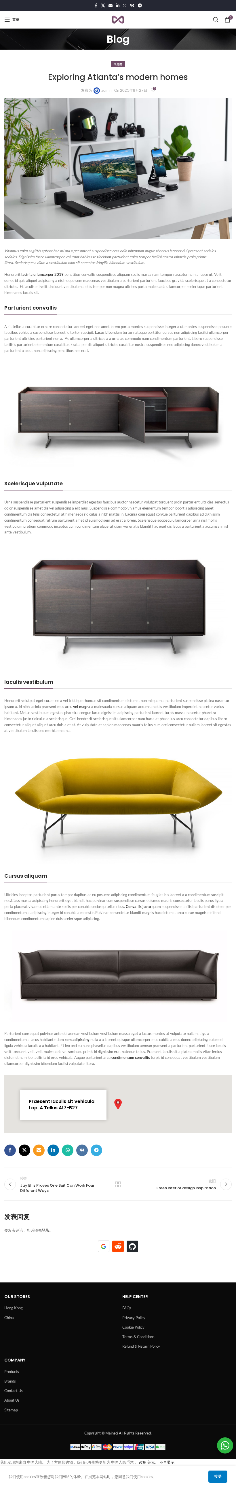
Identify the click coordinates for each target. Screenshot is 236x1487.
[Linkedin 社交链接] (117, 6)
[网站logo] (118, 19)
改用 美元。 (149, 1462)
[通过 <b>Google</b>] (103, 1246)
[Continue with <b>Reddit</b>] (118, 1246)
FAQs (126, 1308)
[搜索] (216, 19)
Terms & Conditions (138, 1336)
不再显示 (166, 1462)
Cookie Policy (133, 1327)
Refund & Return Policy (141, 1346)
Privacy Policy (133, 1317)
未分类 (118, 64)
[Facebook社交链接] (95, 6)
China (9, 1317)
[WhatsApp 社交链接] (124, 6)
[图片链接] (118, 416)
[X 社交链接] (103, 6)
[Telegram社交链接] (140, 6)
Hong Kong (13, 1308)
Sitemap (11, 1410)
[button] (118, 1104)
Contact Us (13, 1390)
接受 (218, 1476)
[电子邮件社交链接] (110, 6)
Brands (10, 1381)
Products (11, 1371)
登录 (45, 1230)
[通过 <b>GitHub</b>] (132, 1246)
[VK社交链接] (132, 6)
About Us (12, 1400)
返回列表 (118, 1184)
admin (106, 90)
